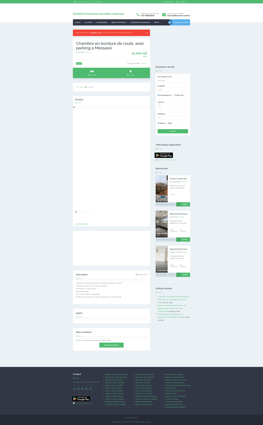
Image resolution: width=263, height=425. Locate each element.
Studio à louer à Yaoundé (143, 393)
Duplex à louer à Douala (113, 388)
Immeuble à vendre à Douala (115, 402)
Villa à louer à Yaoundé (143, 380)
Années (162, 123)
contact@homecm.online (83, 1)
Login (179, 1)
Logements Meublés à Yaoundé (146, 399)
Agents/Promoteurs (118, 22)
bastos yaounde (187, 252)
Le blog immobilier (171, 399)
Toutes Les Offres (111, 345)
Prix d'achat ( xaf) (164, 77)
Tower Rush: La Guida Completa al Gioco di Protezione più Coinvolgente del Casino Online (173, 300)
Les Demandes (101, 22)
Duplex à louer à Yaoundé (114, 385)
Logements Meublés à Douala (145, 396)
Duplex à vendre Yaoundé (114, 393)
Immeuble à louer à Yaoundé (145, 377)
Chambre (143, 63)
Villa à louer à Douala (142, 382)
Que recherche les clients (174, 404)
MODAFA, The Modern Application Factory (137, 422)
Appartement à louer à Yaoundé (116, 374)
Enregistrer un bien (181, 22)
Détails (184, 204)
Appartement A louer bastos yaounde (186, 249)
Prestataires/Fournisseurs (140, 22)
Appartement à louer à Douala (115, 377)
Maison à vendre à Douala (174, 374)
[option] (111, 157)
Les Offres (88, 22)
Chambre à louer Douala (113, 380)
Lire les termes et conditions (175, 407)
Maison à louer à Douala (143, 402)
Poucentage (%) (165, 95)
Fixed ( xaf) (179, 95)
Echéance (161, 114)
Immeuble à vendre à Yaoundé (115, 404)
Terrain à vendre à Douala (114, 396)
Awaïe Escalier (185, 182)
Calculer (173, 131)
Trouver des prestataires (173, 402)
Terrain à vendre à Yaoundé (114, 399)
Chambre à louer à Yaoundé (114, 382)
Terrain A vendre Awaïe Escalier (183, 179)
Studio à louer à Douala (143, 391)
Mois (170, 123)
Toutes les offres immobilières (175, 396)
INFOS (156, 22)
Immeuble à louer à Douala (144, 374)
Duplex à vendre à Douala (114, 391)
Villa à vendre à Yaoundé (143, 388)
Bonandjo (181, 217)
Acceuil (78, 22)
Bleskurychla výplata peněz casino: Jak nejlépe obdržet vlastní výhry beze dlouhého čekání (172, 308)
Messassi (87, 52)
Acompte (161, 86)
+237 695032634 (98, 1)
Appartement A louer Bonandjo (183, 214)
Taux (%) (161, 102)
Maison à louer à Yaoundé (144, 404)
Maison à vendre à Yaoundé (174, 377)
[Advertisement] (131, 6)
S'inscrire (186, 1)
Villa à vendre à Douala (143, 385)
